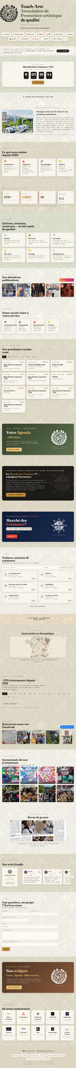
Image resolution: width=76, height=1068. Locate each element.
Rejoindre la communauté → (16, 494)
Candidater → (12, 536)
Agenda (40, 34)
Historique (58, 34)
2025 (15, 693)
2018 (49, 693)
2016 (59, 693)
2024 (20, 693)
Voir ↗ (33, 578)
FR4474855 (50, 1063)
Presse (35, 39)
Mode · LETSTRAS (25, 356)
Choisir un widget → (14, 987)
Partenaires (24, 39)
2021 (35, 693)
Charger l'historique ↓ (11, 704)
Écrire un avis (10, 883)
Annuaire (69, 34)
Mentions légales (27, 1063)
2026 (10, 693)
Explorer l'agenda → (14, 449)
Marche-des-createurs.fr (47, 1051)
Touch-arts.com (30, 1051)
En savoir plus (38, 82)
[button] (10, 775)
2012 (9, 697)
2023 (25, 693)
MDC (48, 34)
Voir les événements (63, 51)
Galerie (13, 39)
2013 (4, 697)
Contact (45, 39)
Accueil (6, 34)
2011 (14, 697)
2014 (69, 693)
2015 (64, 693)
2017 (54, 693)
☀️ (66, 39)
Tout (4, 356)
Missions (30, 34)
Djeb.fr (51, 1061)
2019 (44, 693)
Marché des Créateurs (13, 356)
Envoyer (6, 949)
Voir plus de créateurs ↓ (38, 606)
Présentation (18, 34)
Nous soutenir (57, 39)
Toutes (4, 693)
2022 (30, 693)
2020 (40, 693)
